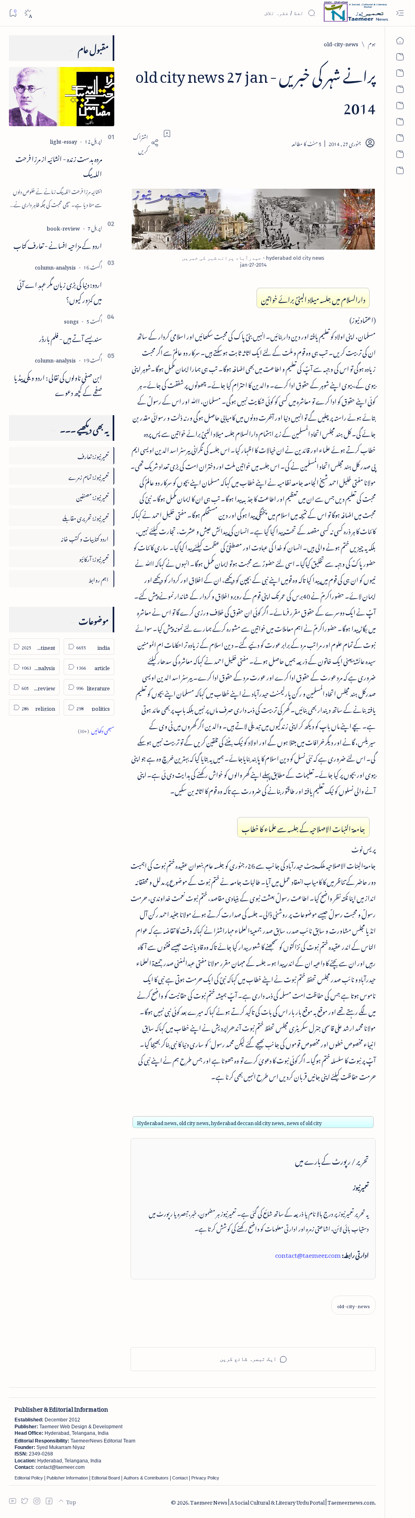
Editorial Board (106, 1477)
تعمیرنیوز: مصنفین (92, 496)
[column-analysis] (55, 266)
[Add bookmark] (167, 133)
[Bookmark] (13, 13)
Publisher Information (67, 1477)
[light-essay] (63, 140)
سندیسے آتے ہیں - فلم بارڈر (70, 337)
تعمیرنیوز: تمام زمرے (88, 476)
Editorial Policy (29, 1477)
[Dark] (28, 13)
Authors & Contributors (146, 1477)
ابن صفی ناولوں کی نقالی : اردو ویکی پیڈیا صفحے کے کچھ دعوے (58, 384)
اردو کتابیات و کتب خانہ (85, 537)
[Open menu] (400, 13)
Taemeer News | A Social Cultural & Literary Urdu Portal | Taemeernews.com (282, 1501)
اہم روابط (98, 578)
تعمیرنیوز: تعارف (93, 455)
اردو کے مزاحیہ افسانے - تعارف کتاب (57, 244)
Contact (180, 1477)
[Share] (144, 142)
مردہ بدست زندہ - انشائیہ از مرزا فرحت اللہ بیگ (58, 165)
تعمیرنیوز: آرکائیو (94, 558)
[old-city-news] (353, 1305)
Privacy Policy (205, 1477)
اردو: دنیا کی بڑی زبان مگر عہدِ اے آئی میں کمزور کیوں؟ (59, 291)
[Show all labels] (96, 730)
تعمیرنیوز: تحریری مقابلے (85, 517)
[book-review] (63, 227)
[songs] (71, 320)
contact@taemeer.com (308, 1253)
